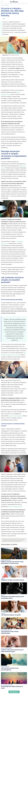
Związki (2, 5)
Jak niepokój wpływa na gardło (11, 615)
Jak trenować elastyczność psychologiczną (10, 669)
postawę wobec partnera (15, 415)
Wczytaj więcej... (14, 692)
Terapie (3, 578)
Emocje (3, 595)
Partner (6, 5)
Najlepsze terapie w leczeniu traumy (12, 580)
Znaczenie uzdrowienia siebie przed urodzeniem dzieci (12, 597)
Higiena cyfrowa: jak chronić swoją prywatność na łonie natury (12, 562)
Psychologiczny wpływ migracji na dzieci (12, 687)
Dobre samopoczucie (6, 560)
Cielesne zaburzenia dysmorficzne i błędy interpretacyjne (12, 650)
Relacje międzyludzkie (6, 630)
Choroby (3, 613)
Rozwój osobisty (5, 666)
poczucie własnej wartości (15, 506)
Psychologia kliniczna (6, 648)
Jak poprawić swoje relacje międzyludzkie (9, 632)
